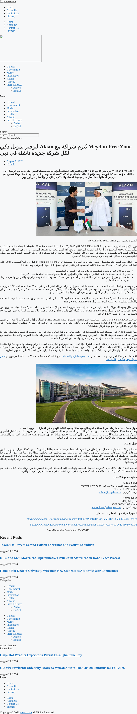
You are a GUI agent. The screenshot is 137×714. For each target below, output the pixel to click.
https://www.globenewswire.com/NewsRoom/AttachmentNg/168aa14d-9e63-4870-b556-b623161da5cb (82, 518)
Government (13, 69)
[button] (68, 96)
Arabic (17, 87)
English (17, 90)
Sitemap (11, 16)
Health (10, 78)
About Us (12, 10)
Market (10, 72)
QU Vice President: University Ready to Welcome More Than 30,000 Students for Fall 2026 (62, 668)
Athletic (11, 81)
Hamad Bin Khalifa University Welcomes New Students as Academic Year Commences (59, 570)
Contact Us (13, 13)
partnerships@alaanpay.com (75, 356)
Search (3, 135)
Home (10, 7)
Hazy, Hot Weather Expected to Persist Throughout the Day (41, 655)
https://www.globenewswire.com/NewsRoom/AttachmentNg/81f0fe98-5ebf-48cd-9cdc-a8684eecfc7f (83, 524)
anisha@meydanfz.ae (110, 492)
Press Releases (14, 84)
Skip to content (8, 1)
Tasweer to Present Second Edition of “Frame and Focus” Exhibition (47, 545)
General (11, 66)
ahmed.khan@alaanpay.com (106, 507)
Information (13, 75)
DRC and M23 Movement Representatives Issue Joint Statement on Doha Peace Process (60, 558)
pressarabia (26, 712)
